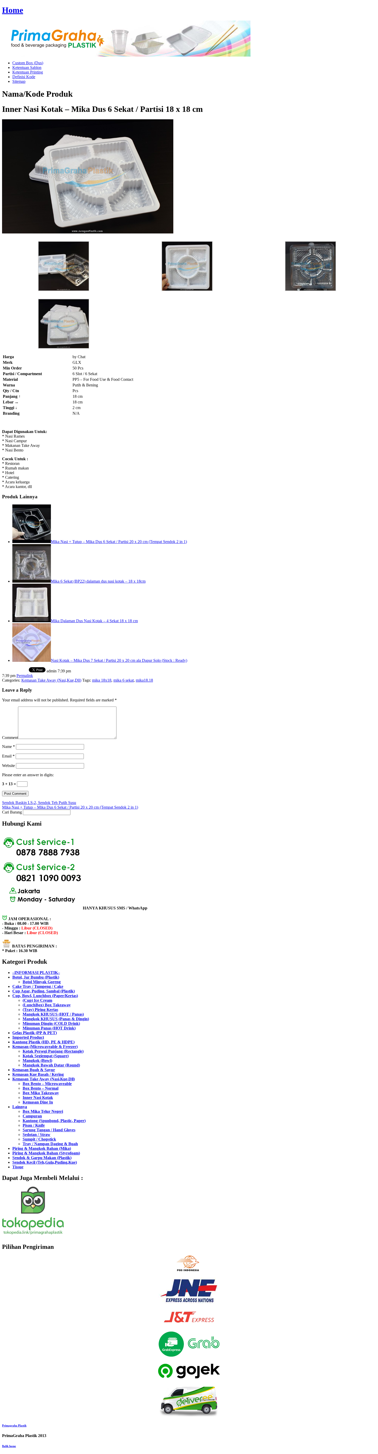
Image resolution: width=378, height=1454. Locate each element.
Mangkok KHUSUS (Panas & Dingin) (56, 1019)
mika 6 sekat (123, 680)
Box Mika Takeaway (41, 1093)
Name (8, 746)
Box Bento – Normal (40, 1088)
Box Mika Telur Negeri (43, 1111)
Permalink (24, 675)
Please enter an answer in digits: (28, 775)
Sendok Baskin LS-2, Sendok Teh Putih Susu (39, 802)
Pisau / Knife (34, 1125)
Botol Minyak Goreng (42, 982)
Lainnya (19, 1107)
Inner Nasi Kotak (38, 1097)
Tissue (17, 1167)
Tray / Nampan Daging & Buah (50, 1144)
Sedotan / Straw (36, 1134)
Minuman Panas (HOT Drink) (49, 1028)
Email (8, 756)
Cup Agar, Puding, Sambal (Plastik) (43, 991)
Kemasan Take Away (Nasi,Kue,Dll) (51, 680)
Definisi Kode (23, 77)
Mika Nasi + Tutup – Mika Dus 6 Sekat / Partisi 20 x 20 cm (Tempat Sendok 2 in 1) (119, 541)
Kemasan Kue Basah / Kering (38, 1074)
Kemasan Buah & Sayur (33, 1070)
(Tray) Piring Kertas (40, 1009)
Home (12, 10)
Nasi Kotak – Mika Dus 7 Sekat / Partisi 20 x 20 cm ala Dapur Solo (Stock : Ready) (119, 660)
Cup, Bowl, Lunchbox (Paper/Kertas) (45, 996)
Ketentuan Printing (27, 72)
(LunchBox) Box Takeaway (47, 1005)
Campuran (32, 1116)
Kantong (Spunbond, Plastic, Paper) (54, 1120)
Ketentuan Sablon (26, 67)
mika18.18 (144, 680)
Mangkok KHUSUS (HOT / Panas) (53, 1014)
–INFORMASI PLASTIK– (36, 972)
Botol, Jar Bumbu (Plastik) (35, 977)
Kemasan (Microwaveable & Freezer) (45, 1046)
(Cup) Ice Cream (37, 1000)
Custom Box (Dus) (27, 63)
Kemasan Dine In (38, 1102)
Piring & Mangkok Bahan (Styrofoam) (46, 1153)
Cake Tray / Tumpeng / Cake (37, 986)
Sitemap (18, 81)
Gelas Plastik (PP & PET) (34, 1033)
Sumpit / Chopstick (39, 1139)
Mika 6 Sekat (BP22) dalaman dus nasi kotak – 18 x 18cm (98, 581)
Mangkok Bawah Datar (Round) (51, 1065)
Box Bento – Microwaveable (47, 1083)
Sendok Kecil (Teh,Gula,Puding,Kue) (44, 1162)
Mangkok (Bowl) (37, 1060)
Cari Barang (12, 812)
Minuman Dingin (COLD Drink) (51, 1023)
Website (8, 765)
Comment (10, 737)
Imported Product (28, 1037)
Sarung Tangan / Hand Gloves (49, 1130)
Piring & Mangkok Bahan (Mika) (41, 1148)
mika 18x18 (101, 680)
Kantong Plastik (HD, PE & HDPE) (43, 1042)
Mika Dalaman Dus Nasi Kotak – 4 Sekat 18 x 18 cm (94, 621)
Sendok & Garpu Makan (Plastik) (41, 1157)
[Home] (126, 55)
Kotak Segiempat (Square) (46, 1056)
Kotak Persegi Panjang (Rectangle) (53, 1051)
